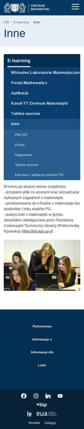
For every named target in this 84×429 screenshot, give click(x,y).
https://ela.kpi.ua (35, 231)
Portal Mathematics (29, 83)
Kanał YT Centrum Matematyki (39, 103)
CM (6, 22)
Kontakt (34, 423)
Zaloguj (50, 423)
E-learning (21, 22)
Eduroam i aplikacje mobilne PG (39, 175)
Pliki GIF (21, 135)
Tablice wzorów (25, 114)
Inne (15, 124)
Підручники (23, 155)
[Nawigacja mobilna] (75, 6)
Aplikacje (20, 93)
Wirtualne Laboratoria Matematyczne (45, 73)
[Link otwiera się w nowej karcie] (24, 396)
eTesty (20, 145)
